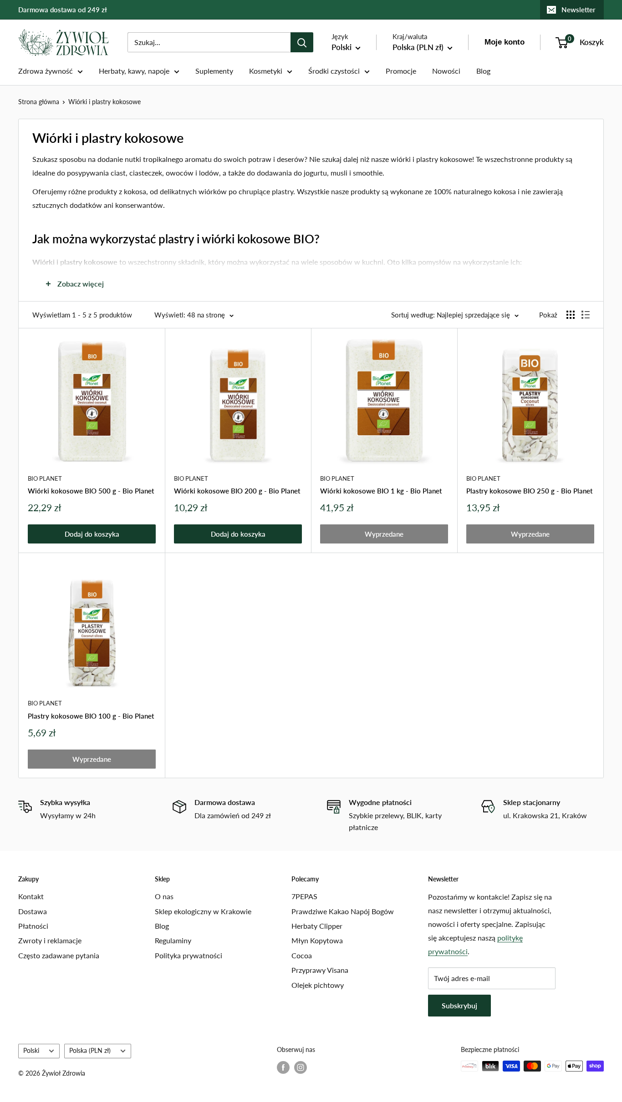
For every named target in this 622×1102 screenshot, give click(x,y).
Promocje (401, 70)
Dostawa (32, 911)
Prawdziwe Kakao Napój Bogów (342, 911)
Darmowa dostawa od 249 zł (62, 9)
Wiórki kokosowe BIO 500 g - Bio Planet (91, 491)
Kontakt (31, 896)
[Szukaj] (302, 42)
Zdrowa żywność (45, 70)
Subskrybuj (459, 1005)
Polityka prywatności (188, 955)
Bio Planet (45, 478)
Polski (31, 1050)
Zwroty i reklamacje (50, 940)
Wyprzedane (384, 534)
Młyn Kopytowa (317, 940)
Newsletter (578, 9)
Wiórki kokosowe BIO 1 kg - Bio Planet (381, 491)
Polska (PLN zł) (90, 1050)
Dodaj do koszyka (92, 534)
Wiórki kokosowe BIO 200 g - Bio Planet (237, 491)
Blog (483, 70)
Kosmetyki (265, 70)
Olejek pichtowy (317, 985)
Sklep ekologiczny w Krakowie (203, 911)
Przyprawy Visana (319, 970)
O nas (164, 896)
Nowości (446, 70)
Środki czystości (334, 70)
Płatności (33, 925)
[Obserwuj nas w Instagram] (300, 1067)
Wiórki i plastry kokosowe (104, 102)
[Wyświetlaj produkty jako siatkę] (570, 315)
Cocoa (301, 955)
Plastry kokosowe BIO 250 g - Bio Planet (529, 491)
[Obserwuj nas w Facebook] (283, 1067)
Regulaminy (173, 940)
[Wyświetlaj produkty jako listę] (585, 315)
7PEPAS (304, 896)
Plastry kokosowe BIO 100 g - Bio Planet (91, 716)
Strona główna (38, 102)
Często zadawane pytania (58, 955)
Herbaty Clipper (316, 925)
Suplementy (214, 70)
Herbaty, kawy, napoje (134, 70)
